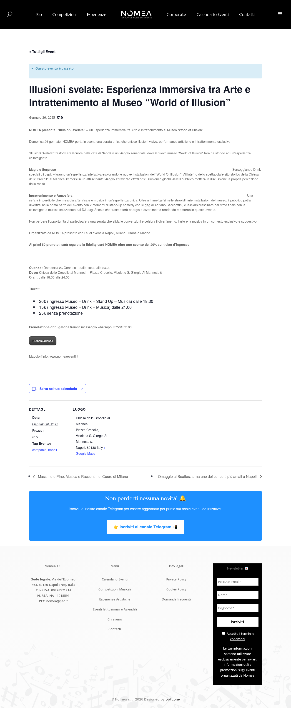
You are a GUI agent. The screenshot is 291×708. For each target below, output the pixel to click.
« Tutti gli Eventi (42, 51)
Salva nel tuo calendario (58, 388)
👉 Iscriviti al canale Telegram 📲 (145, 527)
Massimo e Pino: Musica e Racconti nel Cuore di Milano (82, 476)
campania (39, 449)
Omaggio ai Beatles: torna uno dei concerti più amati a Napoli (208, 476)
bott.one (173, 699)
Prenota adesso (43, 341)
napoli (52, 449)
